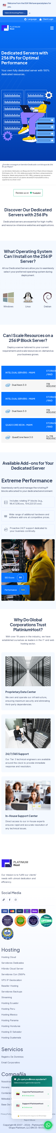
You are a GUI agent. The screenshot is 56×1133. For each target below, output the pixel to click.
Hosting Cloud (8, 957)
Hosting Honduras (10, 1026)
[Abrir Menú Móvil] (52, 28)
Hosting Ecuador (10, 1003)
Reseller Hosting (9, 985)
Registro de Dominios (12, 1056)
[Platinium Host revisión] (7, 934)
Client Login (47, 19)
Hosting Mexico (9, 1014)
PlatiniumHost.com (42, 1124)
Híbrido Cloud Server (12, 968)
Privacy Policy (6, 1114)
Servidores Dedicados (12, 962)
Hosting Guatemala (11, 1037)
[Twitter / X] (3, 899)
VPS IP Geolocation (11, 980)
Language (32, 19)
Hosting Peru (8, 1008)
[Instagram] (15, 899)
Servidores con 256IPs (13, 974)
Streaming (6, 997)
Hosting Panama (9, 1020)
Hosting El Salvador (11, 1031)
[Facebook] (9, 899)
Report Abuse (29, 1120)
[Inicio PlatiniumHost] (10, 28)
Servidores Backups (11, 991)
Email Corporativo (10, 1062)
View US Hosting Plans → (15, 13)
